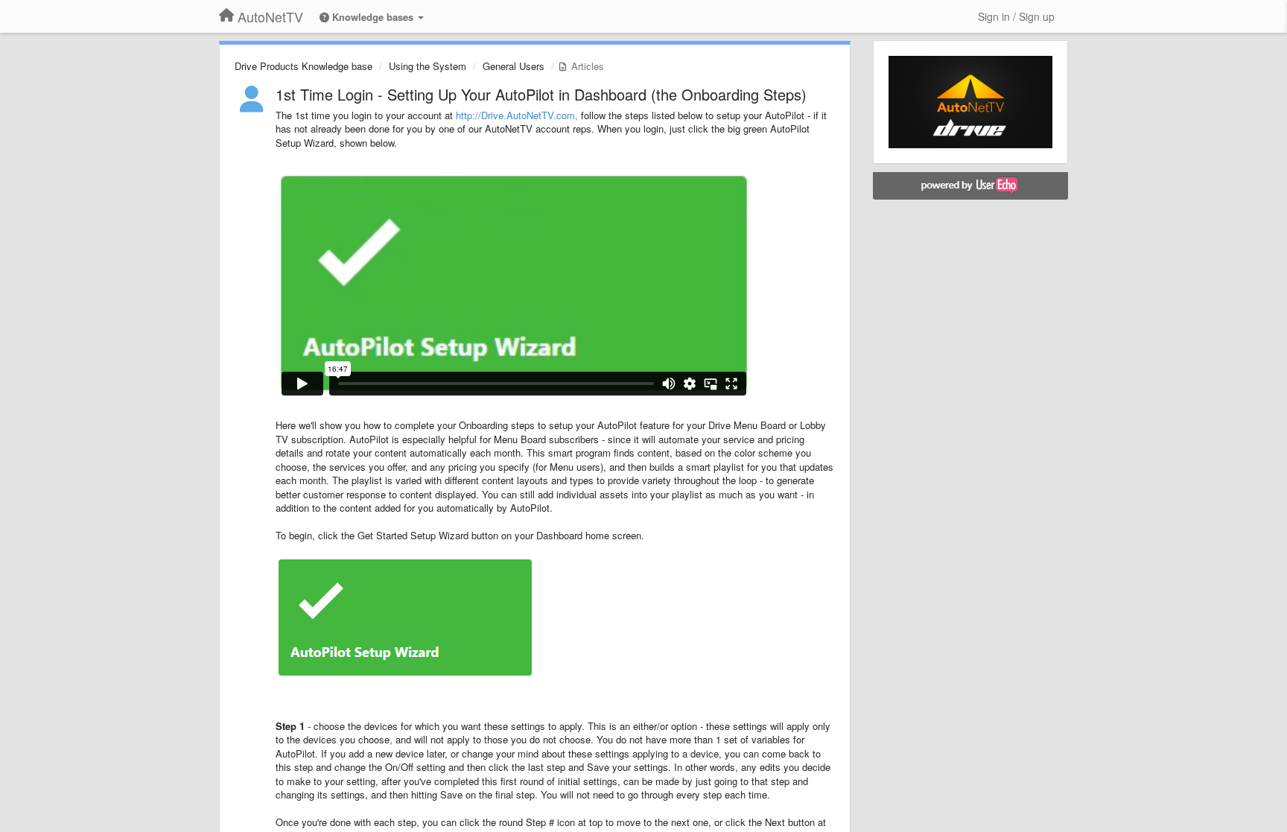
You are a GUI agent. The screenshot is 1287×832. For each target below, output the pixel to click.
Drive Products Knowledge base (303, 66)
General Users (513, 66)
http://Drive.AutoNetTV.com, (517, 115)
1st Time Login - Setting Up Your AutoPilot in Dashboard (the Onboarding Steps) (541, 94)
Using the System (427, 66)
